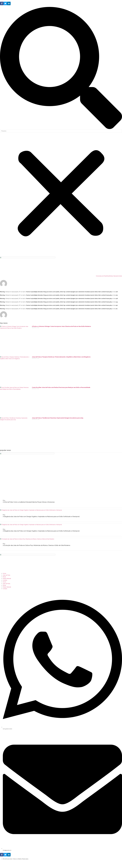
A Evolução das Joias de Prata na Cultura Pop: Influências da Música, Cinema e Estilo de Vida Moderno (36, 545)
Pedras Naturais (114, 276)
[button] (61, 68)
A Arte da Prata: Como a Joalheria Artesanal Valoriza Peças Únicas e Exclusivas (29, 502)
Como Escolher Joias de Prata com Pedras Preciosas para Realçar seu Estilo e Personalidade (61, 387)
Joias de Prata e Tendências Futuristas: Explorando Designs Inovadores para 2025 (57, 418)
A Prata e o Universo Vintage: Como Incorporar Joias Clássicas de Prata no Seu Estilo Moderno (61, 326)
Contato (120, 276)
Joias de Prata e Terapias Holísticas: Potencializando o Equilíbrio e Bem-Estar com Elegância (61, 357)
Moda (108, 276)
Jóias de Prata (102, 276)
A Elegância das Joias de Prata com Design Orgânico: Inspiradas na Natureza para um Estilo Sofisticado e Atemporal (41, 516)
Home (97, 276)
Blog (4, 500)
